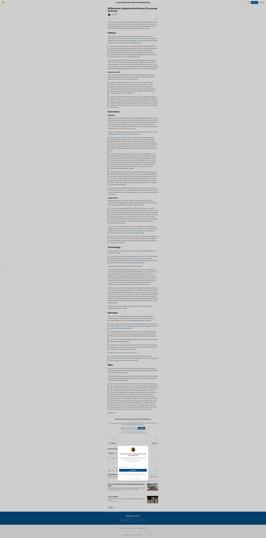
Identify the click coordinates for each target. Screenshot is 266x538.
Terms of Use (139, 473)
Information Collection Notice (132, 474)
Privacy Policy (143, 474)
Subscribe (133, 470)
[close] (146, 448)
